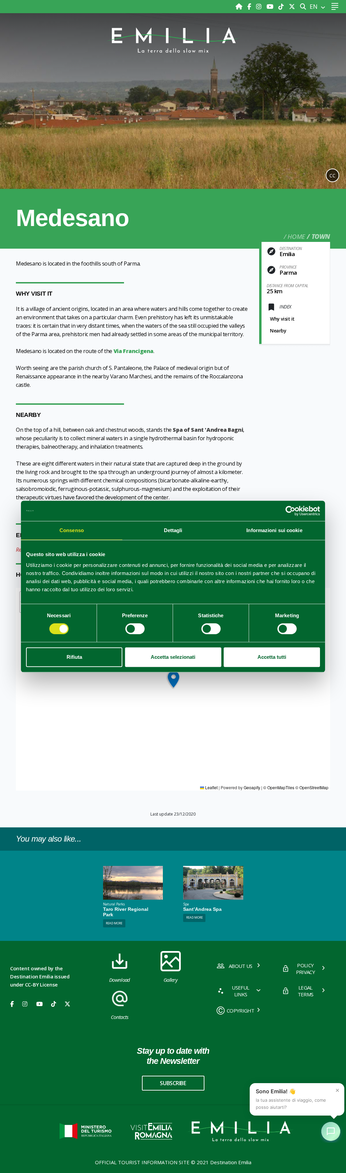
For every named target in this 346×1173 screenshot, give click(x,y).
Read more (114, 923)
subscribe (173, 1083)
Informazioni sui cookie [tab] (274, 530)
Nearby (278, 330)
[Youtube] (271, 6)
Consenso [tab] (71, 530)
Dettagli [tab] (173, 530)
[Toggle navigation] (334, 6)
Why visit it (282, 319)
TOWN (321, 236)
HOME (296, 236)
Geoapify (252, 787)
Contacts (119, 1017)
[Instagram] (259, 6)
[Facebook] (250, 6)
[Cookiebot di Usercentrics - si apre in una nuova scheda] (290, 511)
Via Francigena (133, 351)
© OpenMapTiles (278, 787)
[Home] (240, 6)
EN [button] (314, 6)
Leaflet (211, 787)
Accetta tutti (271, 657)
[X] (292, 6)
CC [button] (332, 175)
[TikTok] (282, 6)
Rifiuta (74, 657)
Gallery (170, 979)
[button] (173, 679)
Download (119, 979)
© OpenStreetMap (311, 787)
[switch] (135, 628)
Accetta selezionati (173, 657)
